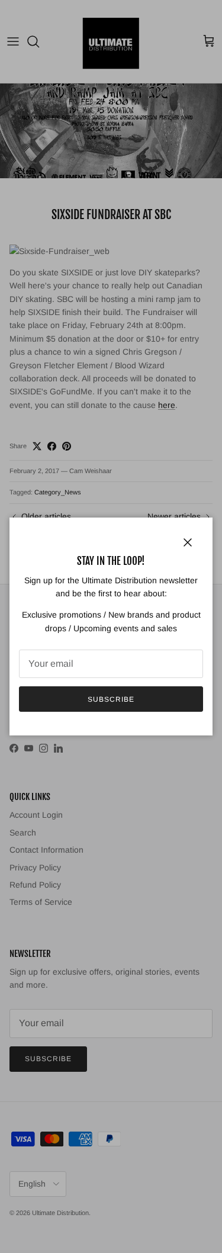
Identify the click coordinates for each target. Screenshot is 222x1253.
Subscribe (111, 699)
